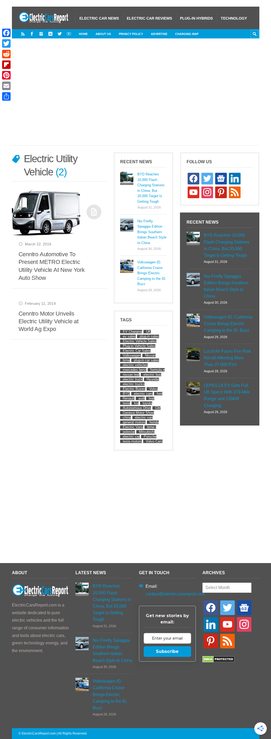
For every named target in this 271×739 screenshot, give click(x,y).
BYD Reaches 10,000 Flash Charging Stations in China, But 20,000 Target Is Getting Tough (151, 187)
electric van (144, 417)
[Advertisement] (145, 97)
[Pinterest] (6, 75)
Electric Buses (134, 389)
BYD (126, 393)
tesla (126, 403)
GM (158, 408)
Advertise (159, 34)
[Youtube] (69, 33)
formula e (157, 369)
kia (136, 403)
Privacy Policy (131, 34)
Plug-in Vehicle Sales (139, 346)
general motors (134, 422)
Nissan (150, 355)
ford (159, 393)
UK (148, 331)
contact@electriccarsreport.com (175, 594)
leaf (151, 398)
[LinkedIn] (50, 33)
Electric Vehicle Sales (139, 341)
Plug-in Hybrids (196, 18)
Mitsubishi (147, 431)
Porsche (150, 436)
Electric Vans (133, 427)
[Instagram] (41, 33)
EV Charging (132, 331)
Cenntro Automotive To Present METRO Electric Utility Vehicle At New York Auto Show (52, 266)
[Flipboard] (6, 64)
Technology (234, 18)
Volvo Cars (154, 441)
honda (154, 422)
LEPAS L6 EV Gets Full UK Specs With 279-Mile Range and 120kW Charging (227, 395)
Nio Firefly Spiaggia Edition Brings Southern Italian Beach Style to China (151, 232)
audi (141, 398)
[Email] (6, 86)
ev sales (129, 336)
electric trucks (133, 384)
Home (83, 34)
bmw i (151, 427)
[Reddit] (6, 54)
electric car (131, 436)
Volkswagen (132, 355)
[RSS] (23, 33)
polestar (129, 431)
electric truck (133, 379)
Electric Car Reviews (149, 18)
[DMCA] (218, 661)
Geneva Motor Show (138, 412)
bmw (126, 360)
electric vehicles (135, 365)
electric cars (143, 393)
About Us (103, 34)
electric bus (152, 374)
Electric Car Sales (137, 350)
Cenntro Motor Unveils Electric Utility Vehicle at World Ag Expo (49, 321)
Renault (128, 398)
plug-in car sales (146, 360)
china (127, 417)
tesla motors (132, 441)
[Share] (6, 96)
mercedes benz (134, 369)
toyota (147, 403)
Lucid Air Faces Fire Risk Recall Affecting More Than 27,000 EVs (227, 358)
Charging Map (186, 34)
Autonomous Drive (137, 408)
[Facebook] (32, 33)
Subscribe (167, 651)
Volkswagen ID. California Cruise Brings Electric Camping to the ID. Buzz (151, 273)
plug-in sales (149, 336)
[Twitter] (59, 33)
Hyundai (153, 379)
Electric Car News (99, 18)
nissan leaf (131, 374)
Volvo (153, 389)
